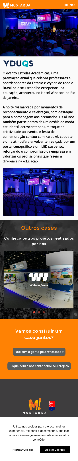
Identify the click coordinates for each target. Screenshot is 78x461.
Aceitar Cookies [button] (55, 449)
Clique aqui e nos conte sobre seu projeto (39, 366)
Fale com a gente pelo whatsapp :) (39, 352)
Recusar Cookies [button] (23, 449)
